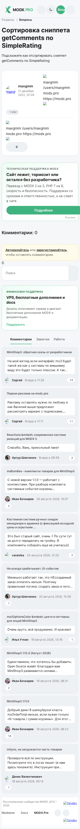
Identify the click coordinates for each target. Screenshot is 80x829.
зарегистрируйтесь (51, 250)
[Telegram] (57, 813)
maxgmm (25, 86)
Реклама (70, 217)
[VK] (66, 813)
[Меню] (70, 10)
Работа (59, 339)
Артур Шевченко (24, 457)
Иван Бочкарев (23, 499)
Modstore (8, 812)
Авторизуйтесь (17, 250)
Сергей (17, 380)
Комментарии (21, 339)
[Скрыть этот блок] (74, 167)
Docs (24, 812)
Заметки (42, 339)
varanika (18, 555)
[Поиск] (41, 10)
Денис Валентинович (27, 776)
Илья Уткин (20, 639)
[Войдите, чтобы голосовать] (11, 147)
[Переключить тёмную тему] (51, 10)
